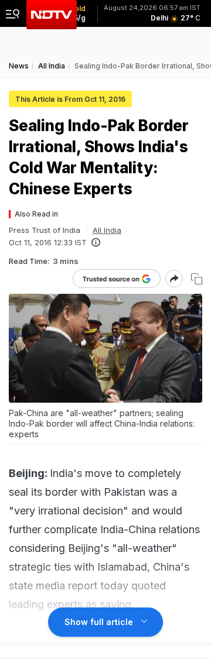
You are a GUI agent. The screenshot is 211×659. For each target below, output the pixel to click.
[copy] (196, 278)
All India (107, 230)
